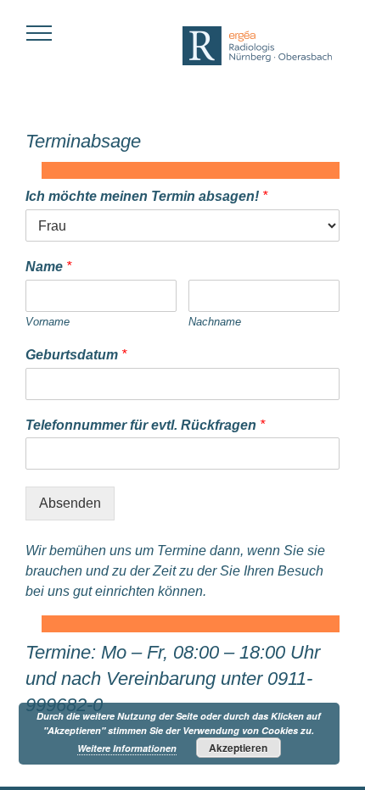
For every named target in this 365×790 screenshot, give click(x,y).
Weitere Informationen (127, 748)
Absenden (70, 503)
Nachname (214, 321)
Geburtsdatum (75, 355)
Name (48, 266)
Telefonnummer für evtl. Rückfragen (145, 425)
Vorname (47, 321)
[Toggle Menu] (39, 33)
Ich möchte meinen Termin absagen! (146, 196)
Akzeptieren (238, 747)
